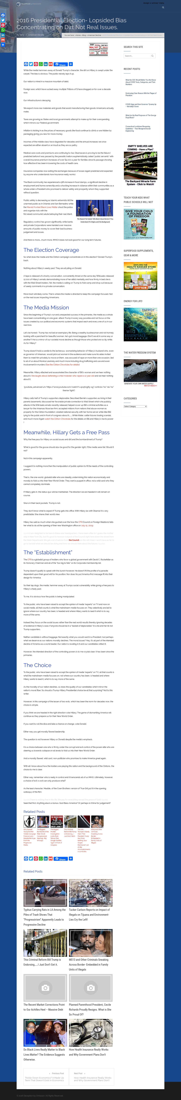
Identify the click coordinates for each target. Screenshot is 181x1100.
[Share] (2, 44)
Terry (22, 35)
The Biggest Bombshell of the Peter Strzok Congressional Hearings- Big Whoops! (43, 835)
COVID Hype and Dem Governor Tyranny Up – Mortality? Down (141, 105)
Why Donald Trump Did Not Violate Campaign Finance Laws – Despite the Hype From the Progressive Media (30, 837)
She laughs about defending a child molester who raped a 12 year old (62, 376)
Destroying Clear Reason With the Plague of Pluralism (141, 94)
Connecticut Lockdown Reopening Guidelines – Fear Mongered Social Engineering (138, 128)
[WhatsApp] (2, 30)
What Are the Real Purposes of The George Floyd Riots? (141, 116)
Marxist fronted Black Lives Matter (42, 207)
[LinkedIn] (2, 34)
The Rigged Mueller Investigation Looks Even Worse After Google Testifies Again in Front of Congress (56, 837)
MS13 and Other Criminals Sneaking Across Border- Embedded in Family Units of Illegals (97, 836)
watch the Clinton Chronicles (58, 419)
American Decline (36, 35)
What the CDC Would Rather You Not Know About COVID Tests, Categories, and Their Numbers (141, 82)
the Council (74, 540)
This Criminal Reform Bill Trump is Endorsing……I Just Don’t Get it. (70, 833)
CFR (80, 522)
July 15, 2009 (87, 525)
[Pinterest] (2, 25)
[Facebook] (2, 15)
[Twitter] (2, 20)
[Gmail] (2, 39)
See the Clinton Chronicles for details (62, 364)
